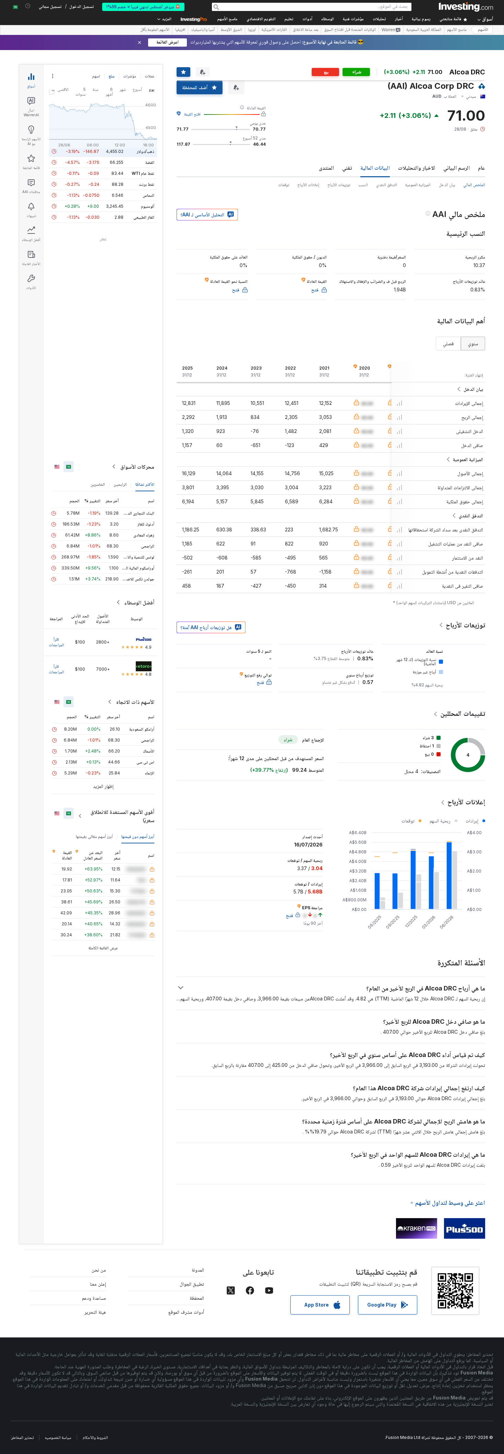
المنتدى (326, 167)
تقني (347, 167)
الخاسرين (98, 484)
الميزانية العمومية (418, 184)
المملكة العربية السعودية (423, 30)
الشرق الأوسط (231, 30)
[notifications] (28, 6)
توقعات (283, 184)
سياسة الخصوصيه (58, 1437)
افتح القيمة (192, 114)
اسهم (96, 76)
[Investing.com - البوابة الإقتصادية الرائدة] (466, 7)
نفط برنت (146, 184)
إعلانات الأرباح (308, 184)
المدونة (198, 1270)
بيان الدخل (447, 184)
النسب (363, 184)
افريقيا (180, 30)
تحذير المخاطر (22, 1437)
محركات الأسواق (137, 466)
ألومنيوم (147, 206)
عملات (149, 76)
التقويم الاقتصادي (261, 19)
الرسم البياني (456, 167)
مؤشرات (129, 76)
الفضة (149, 162)
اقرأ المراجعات (56, 642)
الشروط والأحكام (95, 1437)
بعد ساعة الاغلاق (305, 30)
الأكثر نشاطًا (144, 484)
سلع (112, 76)
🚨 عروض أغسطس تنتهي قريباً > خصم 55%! (143, 6)
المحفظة (197, 1298)
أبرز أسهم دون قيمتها (137, 836)
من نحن (99, 1270)
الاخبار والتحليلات (416, 167)
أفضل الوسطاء (139, 602)
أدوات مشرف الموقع (186, 1312)
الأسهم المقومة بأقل (154, 30)
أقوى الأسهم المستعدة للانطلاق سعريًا (122, 816)
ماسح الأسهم (227, 19)
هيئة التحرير (95, 1312)
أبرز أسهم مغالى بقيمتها (94, 836)
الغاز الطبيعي (143, 217)
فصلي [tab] (448, 343)
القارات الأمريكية (274, 30)
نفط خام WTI (143, 173)
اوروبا (252, 30)
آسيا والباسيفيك (203, 30)
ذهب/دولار (145, 151)
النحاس (148, 195)
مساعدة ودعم (94, 1298)
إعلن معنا (98, 1284)
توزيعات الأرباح (338, 184)
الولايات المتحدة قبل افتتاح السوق (350, 30)
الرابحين (120, 484)
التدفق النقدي (386, 184)
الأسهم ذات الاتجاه (135, 701)
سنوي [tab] (473, 343)
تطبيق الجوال (192, 1284)
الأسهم (483, 30)
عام (481, 167)
